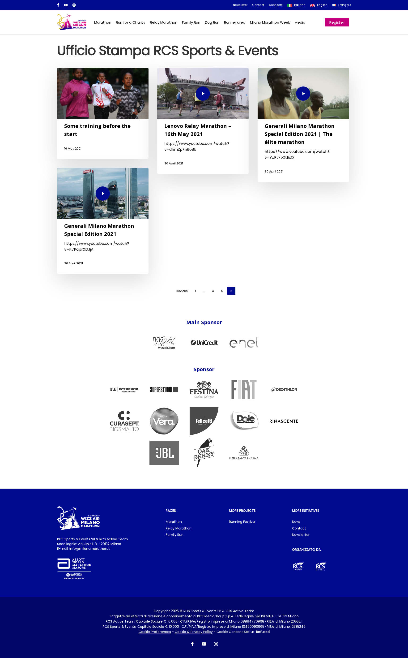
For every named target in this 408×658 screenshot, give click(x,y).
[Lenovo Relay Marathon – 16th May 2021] (203, 121)
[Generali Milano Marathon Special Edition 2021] (103, 221)
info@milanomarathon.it (89, 548)
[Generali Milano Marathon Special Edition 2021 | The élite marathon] (303, 125)
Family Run (174, 535)
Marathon (174, 522)
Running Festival (242, 522)
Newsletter (301, 535)
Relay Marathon (178, 528)
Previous (182, 291)
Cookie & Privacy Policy (194, 631)
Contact (299, 528)
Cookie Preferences (155, 631)
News (296, 522)
